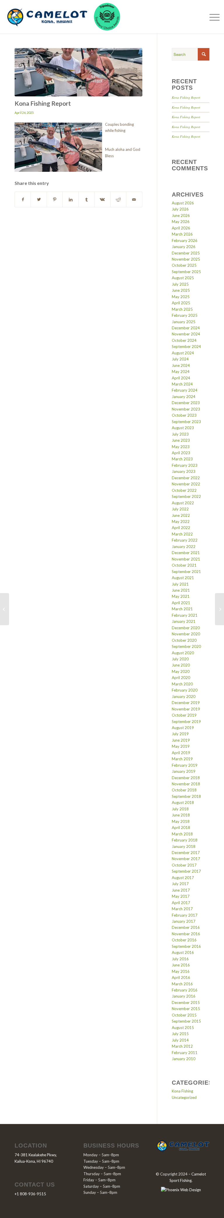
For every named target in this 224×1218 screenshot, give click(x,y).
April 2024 (181, 378)
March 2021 (182, 609)
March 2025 (182, 309)
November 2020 (186, 634)
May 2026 (181, 221)
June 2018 (181, 815)
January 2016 (183, 996)
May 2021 (181, 596)
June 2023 (181, 440)
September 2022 (186, 496)
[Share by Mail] (134, 199)
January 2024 (183, 396)
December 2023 (186, 402)
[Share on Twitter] (38, 199)
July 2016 (180, 959)
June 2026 (181, 215)
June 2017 (181, 890)
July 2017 (180, 883)
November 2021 (186, 559)
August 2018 (183, 802)
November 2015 (186, 1008)
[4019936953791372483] (78, 72)
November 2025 (186, 259)
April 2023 (181, 452)
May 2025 (181, 296)
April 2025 (181, 302)
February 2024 (184, 390)
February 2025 (184, 315)
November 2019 (186, 709)
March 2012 (182, 1046)
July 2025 (180, 284)
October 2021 (184, 565)
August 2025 (183, 277)
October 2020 (184, 640)
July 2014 (180, 1040)
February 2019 (184, 765)
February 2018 (184, 840)
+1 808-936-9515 (30, 1194)
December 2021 (186, 552)
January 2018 (183, 846)
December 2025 (186, 253)
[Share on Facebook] (23, 199)
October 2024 (184, 340)
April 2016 (181, 977)
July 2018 (180, 809)
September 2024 (186, 346)
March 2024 (182, 384)
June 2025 (181, 290)
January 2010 (183, 1058)
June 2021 (181, 590)
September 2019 (186, 721)
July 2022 (180, 509)
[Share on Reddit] (118, 199)
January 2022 (183, 546)
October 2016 (184, 940)
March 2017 (182, 908)
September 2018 (186, 796)
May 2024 (181, 371)
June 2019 (181, 740)
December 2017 (186, 852)
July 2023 (180, 434)
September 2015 (186, 1021)
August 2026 (183, 203)
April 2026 (181, 228)
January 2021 (183, 621)
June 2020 (181, 665)
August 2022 (183, 503)
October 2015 (184, 1015)
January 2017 (183, 921)
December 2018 (186, 777)
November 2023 (186, 409)
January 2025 (183, 321)
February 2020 (184, 690)
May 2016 (181, 971)
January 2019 (183, 771)
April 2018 (181, 827)
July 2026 (180, 209)
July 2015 (180, 1033)
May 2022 (181, 521)
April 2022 (181, 527)
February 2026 (184, 240)
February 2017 (184, 915)
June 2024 (181, 365)
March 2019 (182, 758)
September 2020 (186, 646)
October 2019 (184, 715)
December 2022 (186, 477)
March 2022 (182, 534)
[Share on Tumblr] (86, 199)
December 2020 (186, 627)
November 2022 (186, 484)
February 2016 (184, 990)
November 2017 (186, 858)
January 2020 (183, 696)
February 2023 (184, 465)
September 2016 (186, 946)
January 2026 (183, 246)
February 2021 (184, 615)
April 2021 (181, 602)
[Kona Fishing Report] (4, 609)
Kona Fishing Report (186, 97)
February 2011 (184, 1052)
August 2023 (183, 427)
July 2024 (180, 359)
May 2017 (181, 896)
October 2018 (184, 790)
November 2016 (186, 933)
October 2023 (184, 415)
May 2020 (181, 671)
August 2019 (183, 727)
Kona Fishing (182, 1091)
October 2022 (184, 490)
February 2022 (184, 540)
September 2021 (186, 571)
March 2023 (182, 459)
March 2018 (182, 834)
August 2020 (183, 652)
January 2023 (183, 471)
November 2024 (186, 334)
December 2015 (186, 1002)
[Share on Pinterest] (54, 199)
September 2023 (186, 421)
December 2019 (186, 702)
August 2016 (183, 952)
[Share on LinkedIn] (70, 199)
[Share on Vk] (102, 199)
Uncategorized (184, 1097)
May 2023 (181, 446)
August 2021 (183, 577)
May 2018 (181, 821)
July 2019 (180, 733)
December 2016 (186, 927)
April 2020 (181, 677)
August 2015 (183, 1027)
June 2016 (181, 965)
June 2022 (181, 515)
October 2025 (184, 265)
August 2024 (183, 353)
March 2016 (182, 984)
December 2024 (186, 328)
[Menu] (213, 17)
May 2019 (181, 746)
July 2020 (180, 659)
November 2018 (186, 784)
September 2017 (186, 871)
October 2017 (184, 865)
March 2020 (182, 684)
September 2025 (186, 271)
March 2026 (182, 234)
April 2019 (181, 752)
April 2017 (181, 902)
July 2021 (180, 584)
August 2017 (183, 877)
